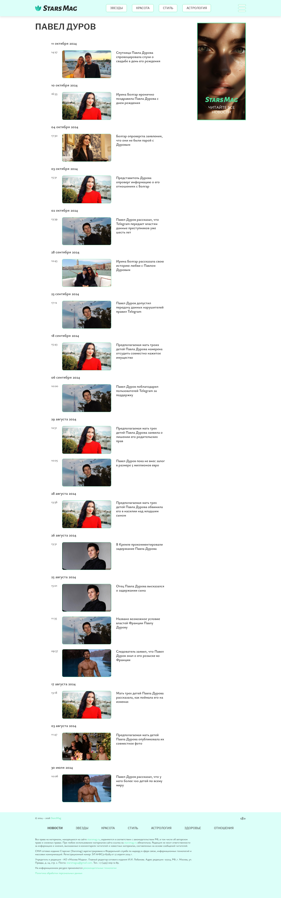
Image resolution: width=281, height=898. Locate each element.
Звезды (116, 8)
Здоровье (192, 828)
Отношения (224, 828)
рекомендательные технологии (100, 868)
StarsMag (57, 8)
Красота (143, 8)
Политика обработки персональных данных (58, 873)
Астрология (197, 8)
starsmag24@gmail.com (79, 862)
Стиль (168, 8)
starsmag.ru (93, 839)
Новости (55, 828)
